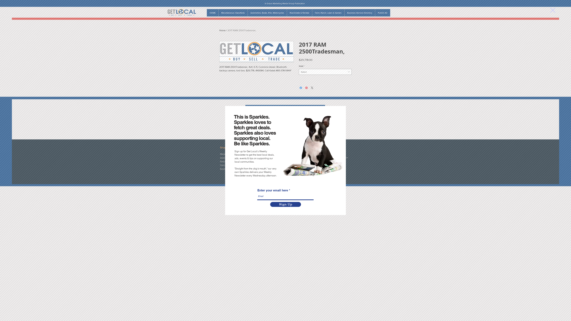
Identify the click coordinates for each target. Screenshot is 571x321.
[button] (552, 10)
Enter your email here (272, 190)
